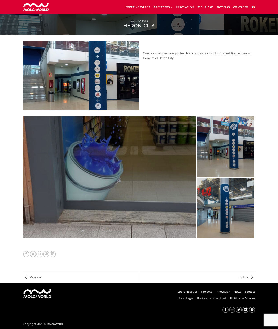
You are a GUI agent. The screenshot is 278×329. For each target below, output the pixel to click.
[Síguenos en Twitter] (239, 310)
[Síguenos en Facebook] (225, 310)
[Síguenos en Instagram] (232, 310)
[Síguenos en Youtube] (252, 310)
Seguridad (205, 7)
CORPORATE (139, 20)
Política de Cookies (242, 298)
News (237, 291)
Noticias (223, 7)
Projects (206, 291)
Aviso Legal (186, 298)
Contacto (240, 7)
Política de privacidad (211, 298)
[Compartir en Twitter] (33, 254)
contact (250, 291)
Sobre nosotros (138, 7)
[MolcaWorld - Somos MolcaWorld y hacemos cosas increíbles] (36, 7)
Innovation (223, 291)
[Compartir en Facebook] (26, 254)
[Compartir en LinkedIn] (53, 254)
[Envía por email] (39, 254)
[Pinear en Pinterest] (46, 254)
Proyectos (161, 7)
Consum (35, 277)
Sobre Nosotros (187, 291)
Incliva (244, 277)
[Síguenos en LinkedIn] (245, 310)
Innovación (185, 7)
